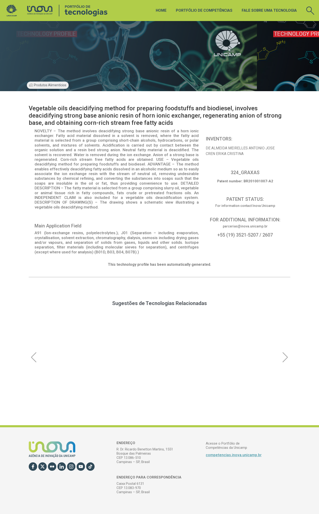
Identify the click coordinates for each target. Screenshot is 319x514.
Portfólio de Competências (204, 10)
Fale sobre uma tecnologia (269, 10)
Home (161, 10)
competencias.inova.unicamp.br (234, 455)
